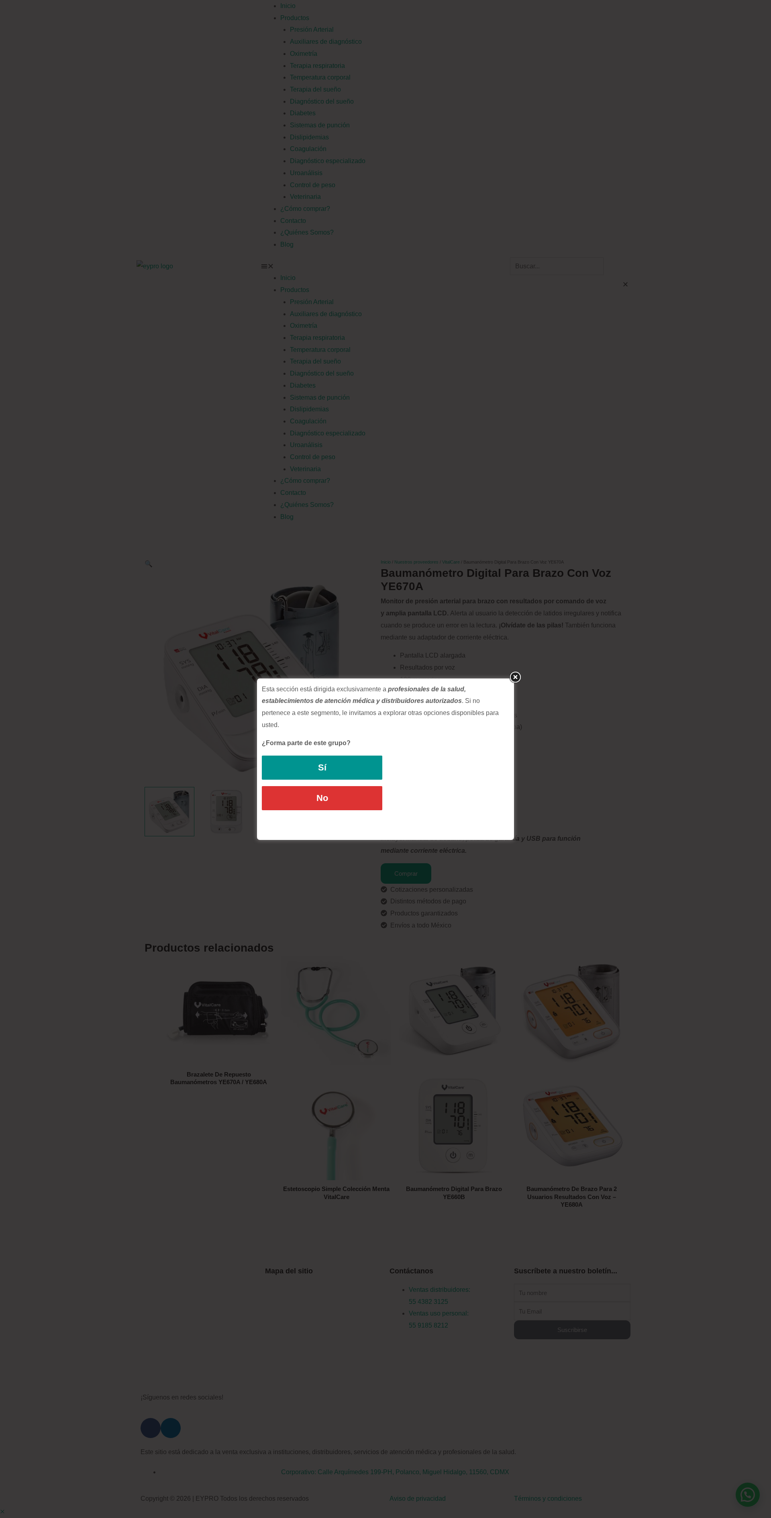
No (322, 798)
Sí (322, 767)
